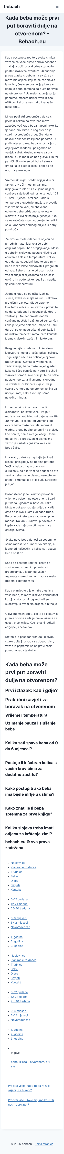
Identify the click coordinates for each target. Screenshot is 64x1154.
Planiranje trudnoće (23, 867)
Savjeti (15, 885)
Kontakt (16, 889)
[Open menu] (57, 6)
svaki (14, 1066)
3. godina (17, 945)
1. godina (17, 937)
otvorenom (37, 1062)
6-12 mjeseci (19, 922)
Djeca (14, 880)
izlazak (23, 1062)
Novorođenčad (20, 927)
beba (14, 1062)
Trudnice (16, 871)
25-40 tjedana (20, 908)
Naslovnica (18, 862)
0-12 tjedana (19, 899)
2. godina (17, 941)
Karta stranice (44, 1144)
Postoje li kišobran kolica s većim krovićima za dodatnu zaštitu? (31, 768)
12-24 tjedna (19, 904)
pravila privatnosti (23, 855)
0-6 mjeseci (19, 918)
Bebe (14, 876)
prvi (48, 1062)
